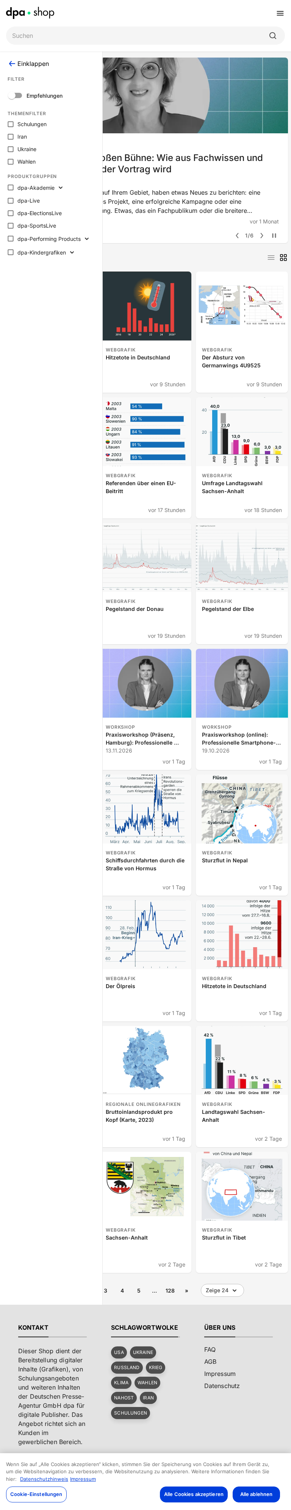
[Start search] (273, 36)
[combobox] (139, 36)
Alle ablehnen (256, 1494)
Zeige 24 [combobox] (217, 1290)
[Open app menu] (280, 13)
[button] (119, 1352)
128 (170, 1290)
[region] (145, 1481)
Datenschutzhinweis (44, 1479)
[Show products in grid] (283, 257)
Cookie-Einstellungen (36, 1494)
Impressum (83, 1479)
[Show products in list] (271, 257)
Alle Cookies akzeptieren (194, 1494)
